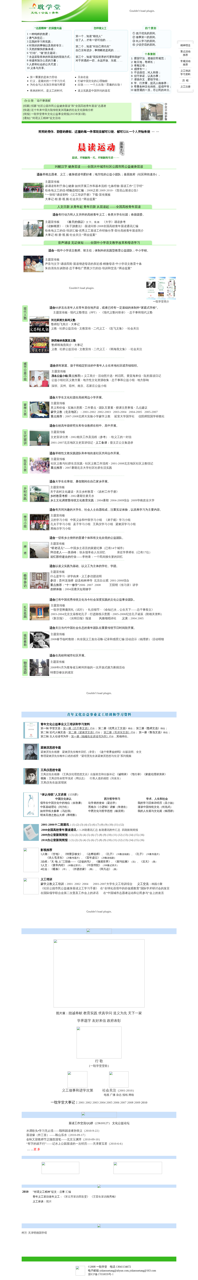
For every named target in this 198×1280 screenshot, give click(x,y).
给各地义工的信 (55, 190)
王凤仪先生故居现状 (54, 782)
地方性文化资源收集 (96, 380)
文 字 (88, 222)
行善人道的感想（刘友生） (106, 778)
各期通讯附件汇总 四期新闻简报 (118, 829)
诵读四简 (66, 263)
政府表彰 (114, 1021)
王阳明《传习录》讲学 (123, 585)
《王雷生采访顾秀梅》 (103, 1196)
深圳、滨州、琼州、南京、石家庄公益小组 (79, 385)
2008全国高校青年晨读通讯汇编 (117, 226)
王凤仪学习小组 (103, 524)
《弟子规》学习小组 (117, 519)
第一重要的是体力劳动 (43, 77)
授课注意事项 (124, 407)
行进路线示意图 (100, 614)
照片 (49, 1201)
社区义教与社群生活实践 (67, 463)
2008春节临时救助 (62, 639)
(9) (106, 824)
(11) (116, 824)
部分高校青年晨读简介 (129, 230)
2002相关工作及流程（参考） (90, 437)
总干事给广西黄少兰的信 (85, 268)
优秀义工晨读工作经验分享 (96, 230)
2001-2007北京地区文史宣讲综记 (72, 442)
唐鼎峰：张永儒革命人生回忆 (87, 552)
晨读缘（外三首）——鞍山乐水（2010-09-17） (56, 1135)
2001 (70, 883)
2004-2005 (135, 411)
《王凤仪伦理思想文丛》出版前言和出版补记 (88, 774)
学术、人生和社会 (157, 798)
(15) (136, 835)
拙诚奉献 (75, 1013)
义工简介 (90, 375)
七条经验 (113, 186)
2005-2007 (151, 411)
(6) (94, 824)
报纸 (125, 1094)
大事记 (49, 199)
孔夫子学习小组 (60, 524)
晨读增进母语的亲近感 (87, 263)
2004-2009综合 (119, 500)
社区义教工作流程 (96, 463)
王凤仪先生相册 (50, 774)
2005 (140, 618)
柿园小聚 (157, 884)
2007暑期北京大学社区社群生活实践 (88, 467)
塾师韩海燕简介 (61, 344)
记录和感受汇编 (114, 639)
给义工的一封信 (121, 437)
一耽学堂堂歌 (99, 1065)
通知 (26, 118)
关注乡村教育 (84, 491)
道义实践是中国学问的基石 (94, 90)
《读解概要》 (53, 226)
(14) (131, 835)
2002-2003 (104, 411)
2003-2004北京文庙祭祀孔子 (69, 614)
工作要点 (90, 407)
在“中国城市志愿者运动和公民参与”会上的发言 (133, 893)
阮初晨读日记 (152, 375)
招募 (26, 105)
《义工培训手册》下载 (83, 194)
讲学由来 (73, 576)
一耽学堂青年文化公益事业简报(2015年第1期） (59, 114)
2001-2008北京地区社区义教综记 (132, 463)
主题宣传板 (52, 181)
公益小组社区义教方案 (65, 380)
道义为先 (120, 1013)
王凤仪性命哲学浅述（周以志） (68, 778)
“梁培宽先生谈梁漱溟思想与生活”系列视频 (105, 756)
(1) (73, 824)
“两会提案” (89, 199)
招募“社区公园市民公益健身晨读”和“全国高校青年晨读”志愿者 (68, 105)
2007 (90, 585)
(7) (98, 824)
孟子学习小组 (81, 524)
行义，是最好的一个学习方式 (47, 81)
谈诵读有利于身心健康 (59, 186)
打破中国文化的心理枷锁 (93, 81)
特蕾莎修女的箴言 (61, 672)
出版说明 (128, 751)
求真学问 (105, 1013)
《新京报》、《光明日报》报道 (71, 618)
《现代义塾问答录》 (114, 312)
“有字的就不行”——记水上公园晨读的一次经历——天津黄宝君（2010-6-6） (75, 1143)
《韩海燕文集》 (118, 349)
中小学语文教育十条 (129, 263)
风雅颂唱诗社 (107, 618)
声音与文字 (52, 263)
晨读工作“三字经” (131, 186)
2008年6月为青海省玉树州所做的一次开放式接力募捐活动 (87, 667)
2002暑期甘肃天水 (82, 495)
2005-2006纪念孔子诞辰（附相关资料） (138, 614)
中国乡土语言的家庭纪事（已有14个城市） (98, 548)
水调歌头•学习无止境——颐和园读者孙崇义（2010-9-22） (63, 1130)
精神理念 (185, 45)
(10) (110, 824)
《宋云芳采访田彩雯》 (76, 1196)
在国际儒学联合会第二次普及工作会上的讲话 (70, 893)
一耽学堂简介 (161, 301)
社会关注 (75, 199)
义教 (54, 328)
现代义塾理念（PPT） (84, 312)
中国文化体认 (63, 798)
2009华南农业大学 (142, 500)
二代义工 (99, 328)
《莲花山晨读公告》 (127, 190)
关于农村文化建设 (61, 491)
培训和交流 (109, 268)
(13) (125, 835)
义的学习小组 (59, 519)
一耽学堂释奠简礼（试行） (68, 609)
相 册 (58, 199)
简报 (26, 114)
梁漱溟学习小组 (125, 524)
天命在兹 (83, 77)
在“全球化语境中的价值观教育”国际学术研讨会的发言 (135, 888)
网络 (131, 1094)
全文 (139, 751)
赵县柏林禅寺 (83, 580)
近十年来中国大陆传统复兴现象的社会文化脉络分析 (62, 110)
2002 (77, 883)
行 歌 (99, 1061)
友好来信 (99, 1021)
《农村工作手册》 (107, 491)
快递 (26, 110)
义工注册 (185, 86)
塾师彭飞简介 (59, 324)
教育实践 (90, 1013)
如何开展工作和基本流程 (91, 186)
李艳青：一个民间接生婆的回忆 (102, 556)
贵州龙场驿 (66, 580)
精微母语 (109, 263)
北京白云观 (101, 580)
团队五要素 (106, 407)
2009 (102, 190)
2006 (82, 585)
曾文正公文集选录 (121, 442)
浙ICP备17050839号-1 (101, 1274)
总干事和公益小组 (123, 380)
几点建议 (141, 407)
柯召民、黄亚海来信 (128, 375)
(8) (102, 824)
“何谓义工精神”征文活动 (46, 118)
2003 (95, 1102)
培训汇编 (72, 230)
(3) (81, 824)
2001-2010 (125, 1090)
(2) (77, 824)
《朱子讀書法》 (73, 226)
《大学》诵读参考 (114, 221)
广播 (112, 1094)
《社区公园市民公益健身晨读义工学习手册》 (70, 888)
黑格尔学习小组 (60, 528)
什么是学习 (57, 576)
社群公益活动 (68, 328)
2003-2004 (119, 411)
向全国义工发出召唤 (90, 639)
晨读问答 (90, 226)
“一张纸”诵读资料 (56, 194)
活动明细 (158, 639)
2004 (134, 618)
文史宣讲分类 (59, 437)
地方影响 (143, 380)
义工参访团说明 (91, 576)
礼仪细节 (94, 609)
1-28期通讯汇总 (88, 829)
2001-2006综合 (119, 580)
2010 (109, 190)
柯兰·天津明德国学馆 (34, 1232)
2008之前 (93, 190)
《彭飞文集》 (116, 328)
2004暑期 (103, 500)
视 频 (65, 199)
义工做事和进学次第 (77, 1090)
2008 (98, 585)
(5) (89, 824)
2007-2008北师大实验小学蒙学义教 (87, 416)
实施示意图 (75, 407)
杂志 (119, 1094)
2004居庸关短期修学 (78, 589)
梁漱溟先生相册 (50, 751)
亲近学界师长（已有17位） (134, 552)
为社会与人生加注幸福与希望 (47, 84)
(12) (121, 824)
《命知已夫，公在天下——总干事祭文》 (128, 609)
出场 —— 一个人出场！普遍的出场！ (100, 84)
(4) (85, 824)
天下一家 (135, 1013)
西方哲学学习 (112, 798)
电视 (106, 1094)
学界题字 (84, 1021)
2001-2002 (89, 411)
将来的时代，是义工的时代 (46, 90)
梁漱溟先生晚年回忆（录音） (79, 751)
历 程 (185, 80)
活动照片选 (105, 375)
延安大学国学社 (124, 416)
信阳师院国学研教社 (151, 416)
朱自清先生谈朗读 (56, 268)
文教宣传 (85, 328)
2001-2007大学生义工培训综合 (112, 883)
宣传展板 (105, 194)
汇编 (68, 1191)
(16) (142, 835)
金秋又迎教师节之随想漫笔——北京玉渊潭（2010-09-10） (64, 1139)
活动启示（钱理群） (138, 639)
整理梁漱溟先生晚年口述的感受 (60, 756)
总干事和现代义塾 (141, 312)
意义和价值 (58, 407)
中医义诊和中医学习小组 (86, 519)
